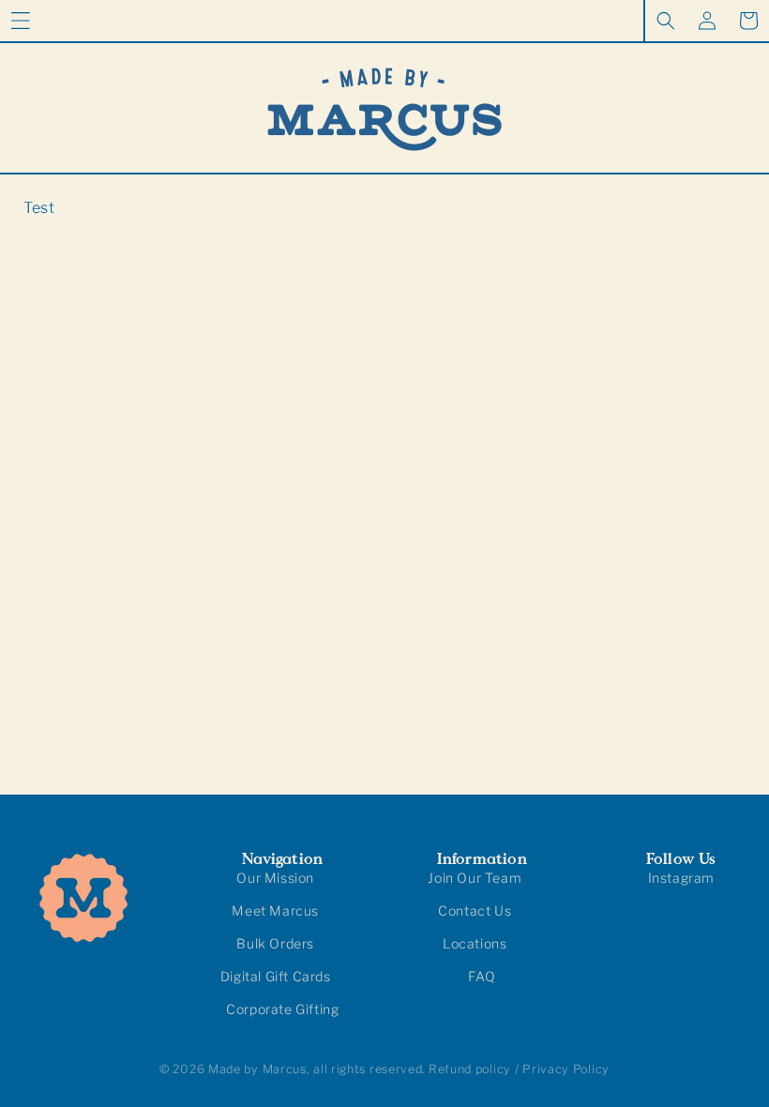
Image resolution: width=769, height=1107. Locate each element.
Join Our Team (474, 878)
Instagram (681, 878)
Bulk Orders (275, 943)
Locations (474, 943)
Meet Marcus (275, 910)
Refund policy (470, 1069)
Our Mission (275, 878)
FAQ (481, 976)
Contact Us (474, 910)
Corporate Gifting (282, 1009)
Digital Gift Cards (275, 976)
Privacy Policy (566, 1069)
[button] (20, 20)
